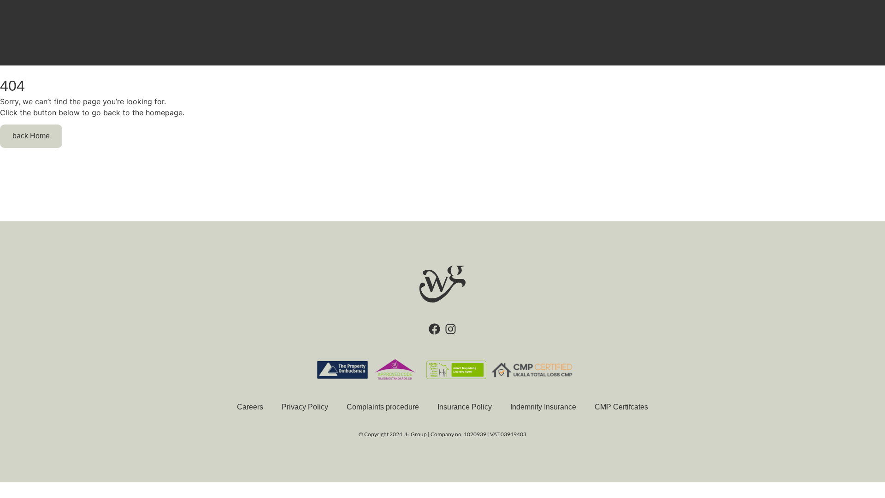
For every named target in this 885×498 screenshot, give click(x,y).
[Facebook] (434, 329)
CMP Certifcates (621, 407)
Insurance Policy (464, 407)
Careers (250, 407)
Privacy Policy (305, 407)
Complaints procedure (383, 407)
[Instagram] (450, 329)
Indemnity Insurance (543, 407)
